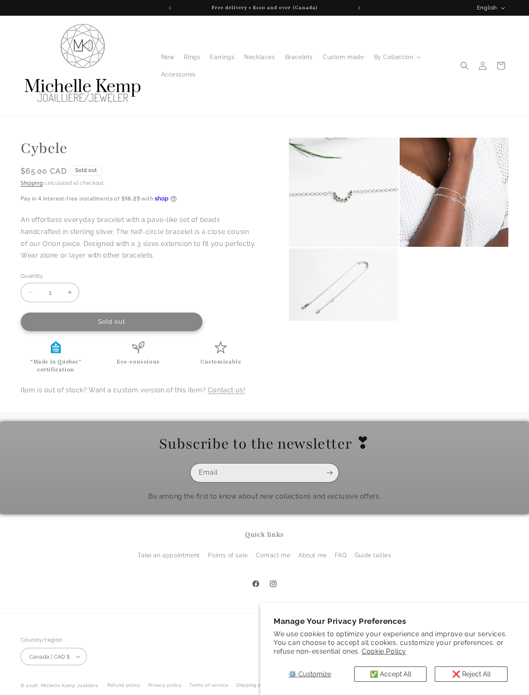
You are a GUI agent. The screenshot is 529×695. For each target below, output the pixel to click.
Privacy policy (165, 685)
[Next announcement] (359, 8)
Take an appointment (169, 555)
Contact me (273, 555)
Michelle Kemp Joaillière (69, 685)
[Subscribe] (329, 472)
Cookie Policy (384, 651)
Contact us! (226, 390)
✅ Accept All (390, 674)
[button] (396, 57)
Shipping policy (254, 685)
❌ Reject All (471, 674)
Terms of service (208, 685)
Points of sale (228, 555)
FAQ (340, 555)
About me (312, 555)
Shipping (32, 183)
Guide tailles (373, 555)
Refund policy (124, 685)
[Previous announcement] (170, 8)
